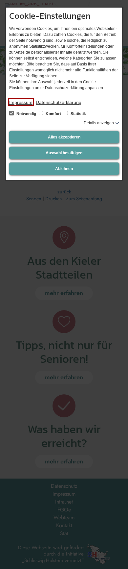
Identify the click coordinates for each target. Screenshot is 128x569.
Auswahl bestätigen (64, 153)
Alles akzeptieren (64, 137)
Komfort (53, 113)
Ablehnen (64, 168)
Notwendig (26, 113)
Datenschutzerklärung (58, 102)
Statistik (78, 113)
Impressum (20, 102)
